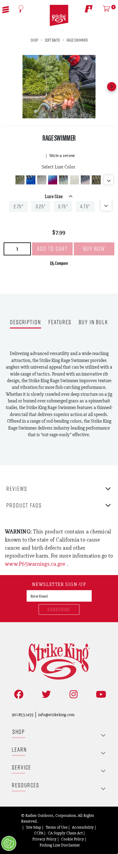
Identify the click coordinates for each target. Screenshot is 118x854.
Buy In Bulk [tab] (93, 322)
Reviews (16, 488)
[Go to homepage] (58, 15)
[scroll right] (111, 86)
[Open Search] (21, 9)
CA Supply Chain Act (65, 832)
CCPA (38, 832)
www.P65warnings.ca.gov (36, 564)
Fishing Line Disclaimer (60, 845)
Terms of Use (56, 827)
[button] (5, 9)
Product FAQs (24, 505)
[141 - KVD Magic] (20, 180)
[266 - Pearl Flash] (74, 180)
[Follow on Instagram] (72, 694)
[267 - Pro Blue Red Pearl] (85, 180)
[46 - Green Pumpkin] (96, 180)
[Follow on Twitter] (45, 694)
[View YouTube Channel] (99, 694)
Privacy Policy (44, 838)
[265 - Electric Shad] (63, 180)
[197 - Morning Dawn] (52, 180)
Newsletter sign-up (59, 584)
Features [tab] (59, 322)
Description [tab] (25, 322)
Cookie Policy (72, 838)
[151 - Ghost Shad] (42, 180)
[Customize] (8, 843)
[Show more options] (108, 179)
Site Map (33, 827)
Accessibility (83, 827)
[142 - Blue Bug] (31, 180)
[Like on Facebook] (17, 694)
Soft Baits (52, 40)
